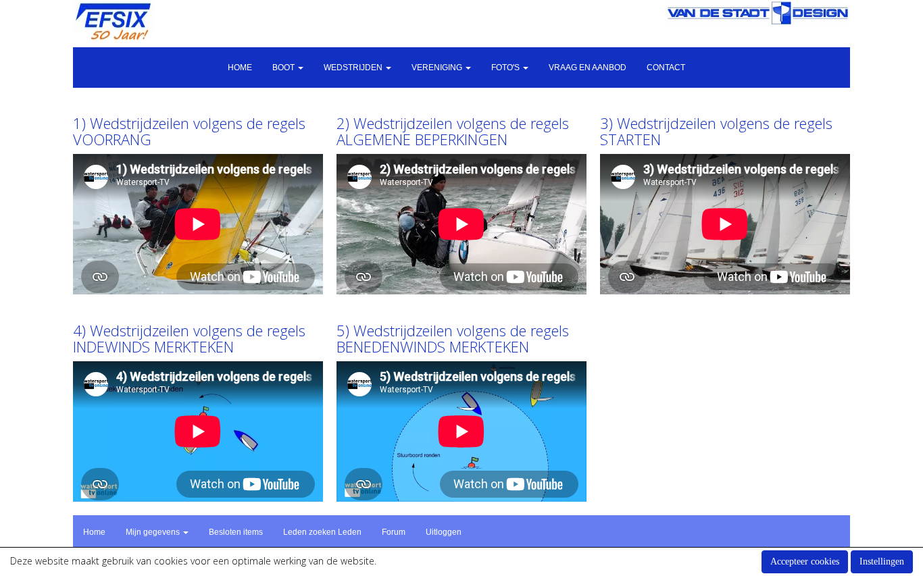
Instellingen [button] (881, 561)
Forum (393, 532)
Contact (666, 67)
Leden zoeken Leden (322, 532)
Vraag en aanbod (587, 67)
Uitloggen (444, 532)
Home (240, 67)
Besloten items (236, 532)
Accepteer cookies (804, 561)
